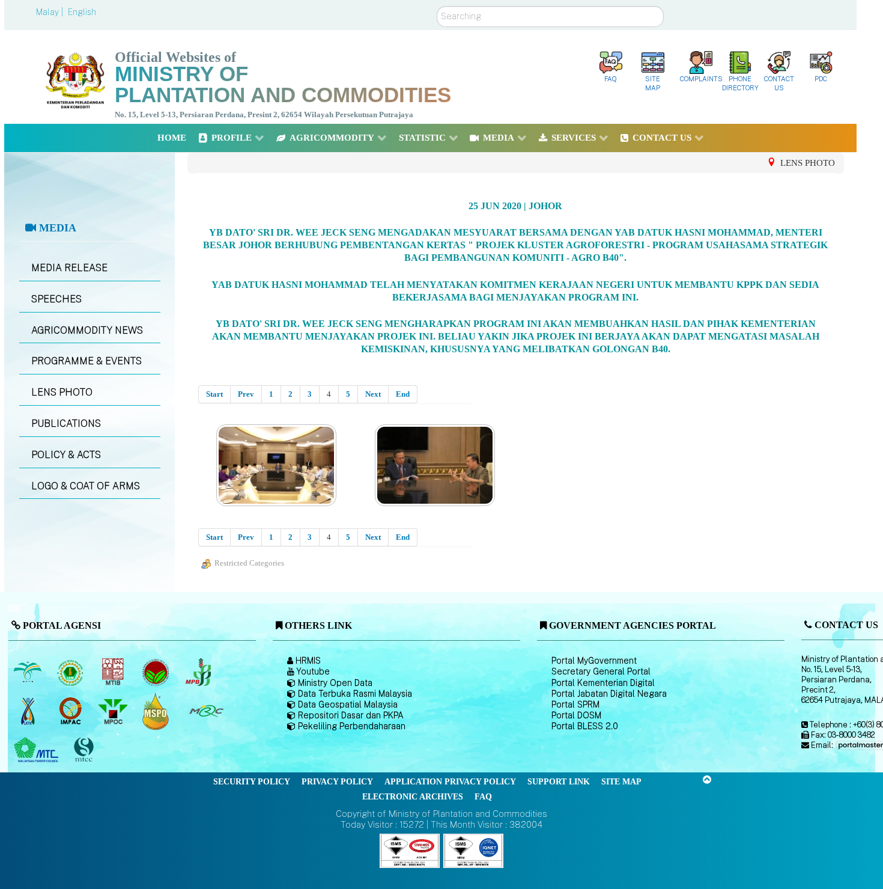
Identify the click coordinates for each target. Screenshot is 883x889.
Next (373, 394)
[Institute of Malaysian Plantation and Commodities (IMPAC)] (71, 711)
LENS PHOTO (62, 392)
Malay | (50, 12)
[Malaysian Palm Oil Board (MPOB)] (28, 672)
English (82, 12)
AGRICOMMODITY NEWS (87, 330)
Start (214, 394)
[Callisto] (410, 850)
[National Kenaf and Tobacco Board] (28, 711)
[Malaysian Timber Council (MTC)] (37, 750)
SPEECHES (56, 299)
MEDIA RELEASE (69, 267)
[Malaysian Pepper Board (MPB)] (199, 672)
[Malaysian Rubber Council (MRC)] (205, 711)
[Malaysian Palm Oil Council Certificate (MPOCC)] (156, 711)
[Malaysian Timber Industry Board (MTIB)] (114, 672)
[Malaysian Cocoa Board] (156, 672)
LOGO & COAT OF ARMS (85, 486)
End (403, 394)
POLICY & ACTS (66, 454)
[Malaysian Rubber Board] (71, 672)
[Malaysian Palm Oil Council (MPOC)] (114, 711)
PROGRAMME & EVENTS (86, 361)
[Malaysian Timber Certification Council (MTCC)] (84, 750)
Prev (246, 394)
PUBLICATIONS (66, 423)
